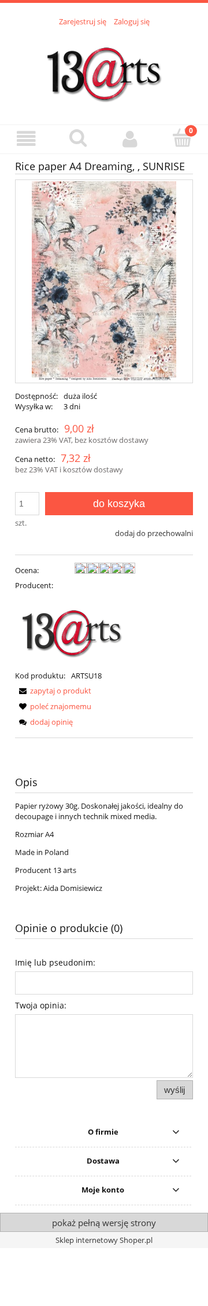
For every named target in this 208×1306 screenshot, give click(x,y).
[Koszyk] (182, 138)
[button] (26, 138)
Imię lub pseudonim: (55, 962)
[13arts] (73, 629)
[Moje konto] (130, 138)
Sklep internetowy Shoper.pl (104, 1240)
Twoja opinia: (40, 1005)
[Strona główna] (104, 68)
